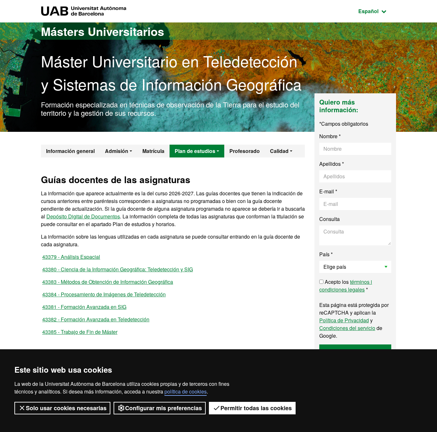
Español (377, 11)
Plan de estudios (195, 151)
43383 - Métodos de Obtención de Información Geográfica (107, 281)
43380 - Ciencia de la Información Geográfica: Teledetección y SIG (117, 269)
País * (326, 254)
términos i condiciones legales (345, 285)
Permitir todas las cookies (256, 408)
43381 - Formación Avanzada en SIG (84, 306)
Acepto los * (345, 285)
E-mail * (328, 191)
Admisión (116, 151)
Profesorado (244, 151)
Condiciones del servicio (347, 328)
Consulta (329, 219)
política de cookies (185, 391)
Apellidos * (331, 163)
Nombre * (330, 136)
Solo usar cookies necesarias (66, 408)
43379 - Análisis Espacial (71, 256)
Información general (70, 151)
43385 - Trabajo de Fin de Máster (79, 331)
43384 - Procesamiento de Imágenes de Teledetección (104, 294)
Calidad (279, 151)
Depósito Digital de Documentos (83, 216)
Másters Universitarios (102, 31)
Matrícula (153, 151)
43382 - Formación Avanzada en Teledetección (95, 319)
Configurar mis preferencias (163, 408)
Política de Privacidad (344, 320)
